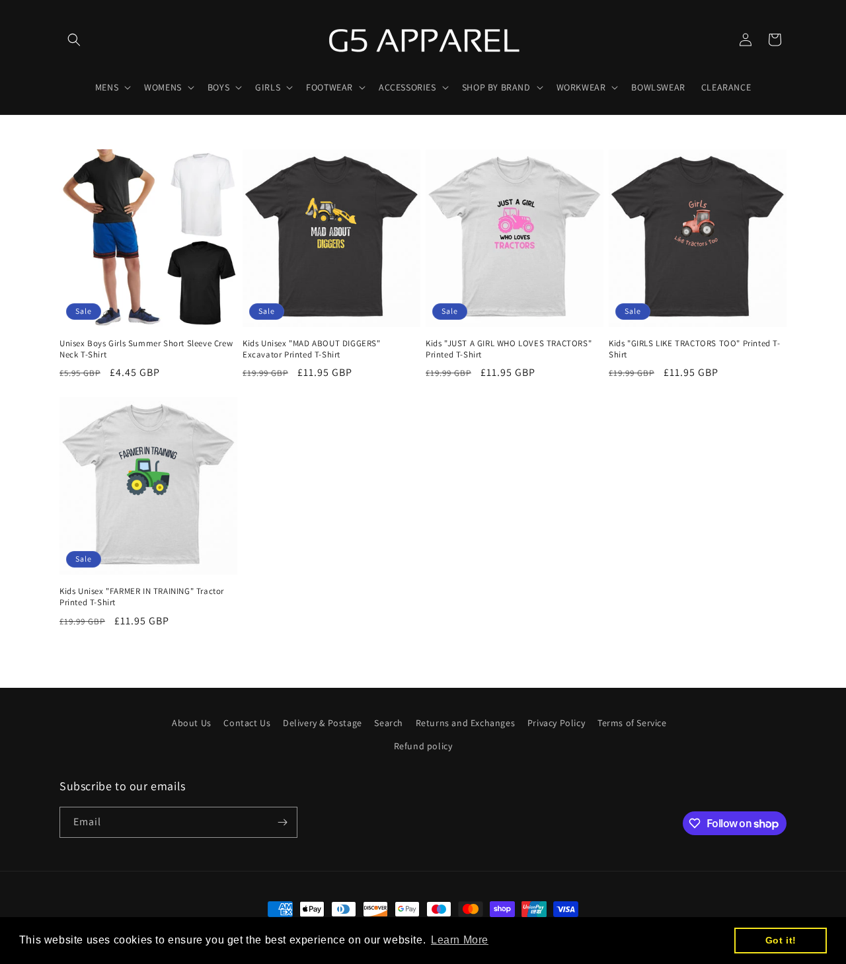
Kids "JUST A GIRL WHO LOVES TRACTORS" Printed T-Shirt (509, 349)
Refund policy (423, 746)
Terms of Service (632, 723)
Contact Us (246, 723)
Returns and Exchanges (466, 723)
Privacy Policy (556, 723)
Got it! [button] (780, 940)
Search (388, 723)
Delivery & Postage (322, 723)
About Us (192, 723)
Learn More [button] (459, 939)
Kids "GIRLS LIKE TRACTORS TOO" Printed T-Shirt (695, 349)
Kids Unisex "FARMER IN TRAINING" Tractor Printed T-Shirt (141, 597)
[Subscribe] (282, 822)
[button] (74, 39)
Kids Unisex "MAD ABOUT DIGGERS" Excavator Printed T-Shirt (312, 349)
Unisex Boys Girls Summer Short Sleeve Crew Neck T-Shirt (146, 349)
